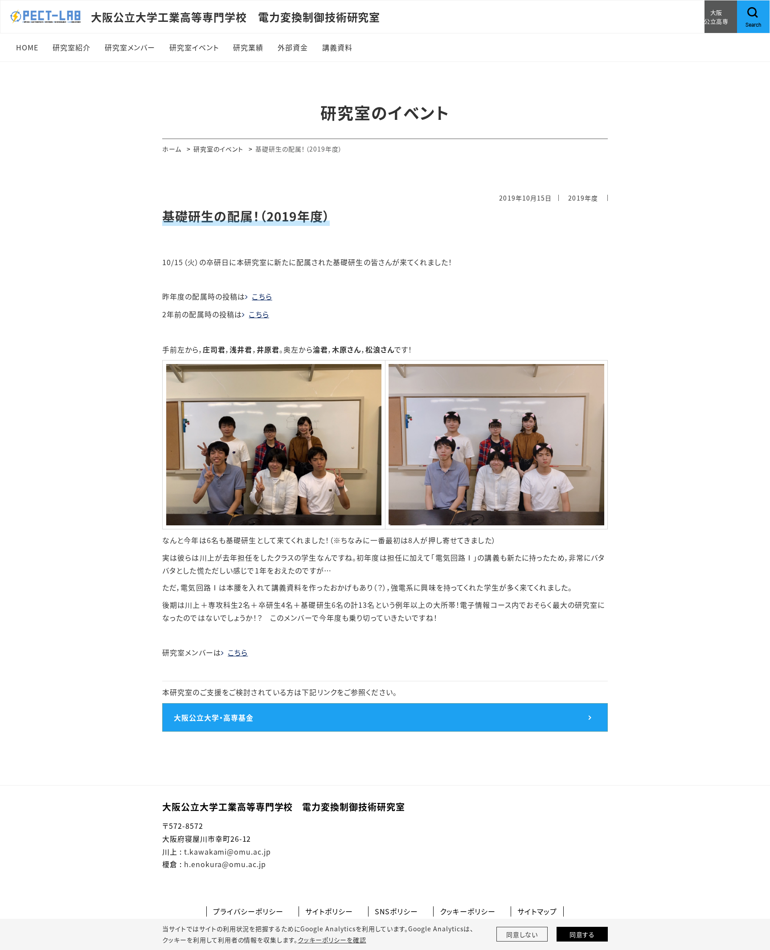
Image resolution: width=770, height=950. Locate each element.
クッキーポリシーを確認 (332, 939)
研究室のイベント (218, 148)
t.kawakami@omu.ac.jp (227, 851)
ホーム (171, 148)
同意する (582, 934)
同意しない (522, 934)
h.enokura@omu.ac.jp (225, 864)
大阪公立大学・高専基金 (214, 717)
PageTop (750, 902)
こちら (262, 296)
